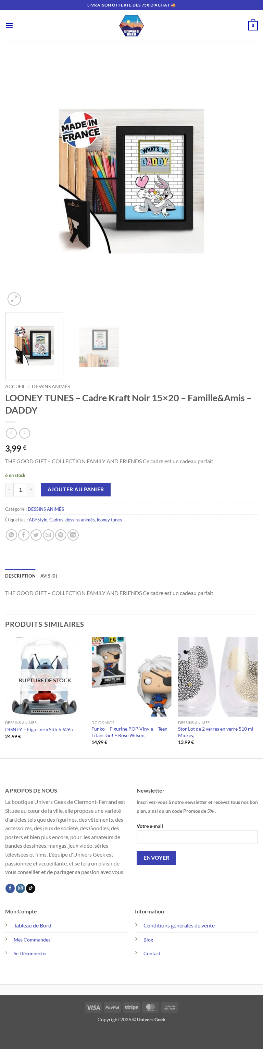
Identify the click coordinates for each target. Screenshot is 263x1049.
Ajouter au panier (76, 489)
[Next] (244, 181)
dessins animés (80, 519)
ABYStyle (38, 519)
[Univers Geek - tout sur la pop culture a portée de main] (131, 25)
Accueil (15, 386)
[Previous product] (24, 433)
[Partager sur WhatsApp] (11, 535)
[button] (9, 25)
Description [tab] (20, 576)
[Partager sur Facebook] (23, 535)
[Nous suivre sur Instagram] (20, 888)
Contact (152, 953)
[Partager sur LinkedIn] (73, 535)
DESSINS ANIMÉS (51, 386)
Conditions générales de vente (179, 925)
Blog (148, 940)
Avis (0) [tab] (48, 576)
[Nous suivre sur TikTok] (30, 888)
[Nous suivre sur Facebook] (10, 888)
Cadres (56, 519)
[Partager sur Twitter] (36, 535)
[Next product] (11, 433)
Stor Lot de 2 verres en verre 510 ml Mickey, (215, 732)
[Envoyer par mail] (48, 535)
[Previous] (19, 181)
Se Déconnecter (30, 953)
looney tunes (109, 519)
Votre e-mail (150, 826)
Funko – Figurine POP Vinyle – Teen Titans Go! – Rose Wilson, (129, 732)
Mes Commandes (32, 940)
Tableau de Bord (32, 925)
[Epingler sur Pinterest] (60, 535)
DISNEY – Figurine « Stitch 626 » (39, 729)
